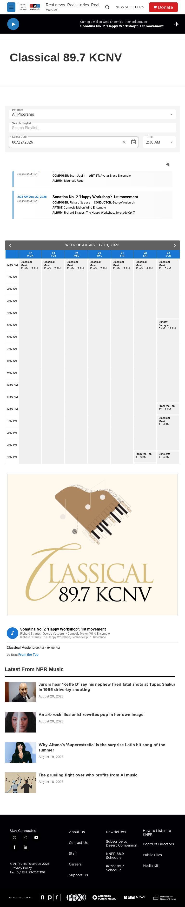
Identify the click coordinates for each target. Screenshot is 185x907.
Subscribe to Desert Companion (121, 843)
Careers (75, 864)
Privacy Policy (22, 868)
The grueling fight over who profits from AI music (88, 775)
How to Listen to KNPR (157, 833)
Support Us (78, 875)
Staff (73, 854)
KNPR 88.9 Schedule (115, 856)
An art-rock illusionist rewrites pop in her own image (91, 714)
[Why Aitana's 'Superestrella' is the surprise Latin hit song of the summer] (20, 752)
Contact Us (78, 843)
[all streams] (178, 24)
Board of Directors (158, 844)
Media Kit (151, 866)
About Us (77, 832)
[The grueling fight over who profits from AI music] (20, 782)
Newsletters (129, 7)
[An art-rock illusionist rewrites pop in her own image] (20, 722)
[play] (13, 24)
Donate (165, 7)
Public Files (152, 855)
